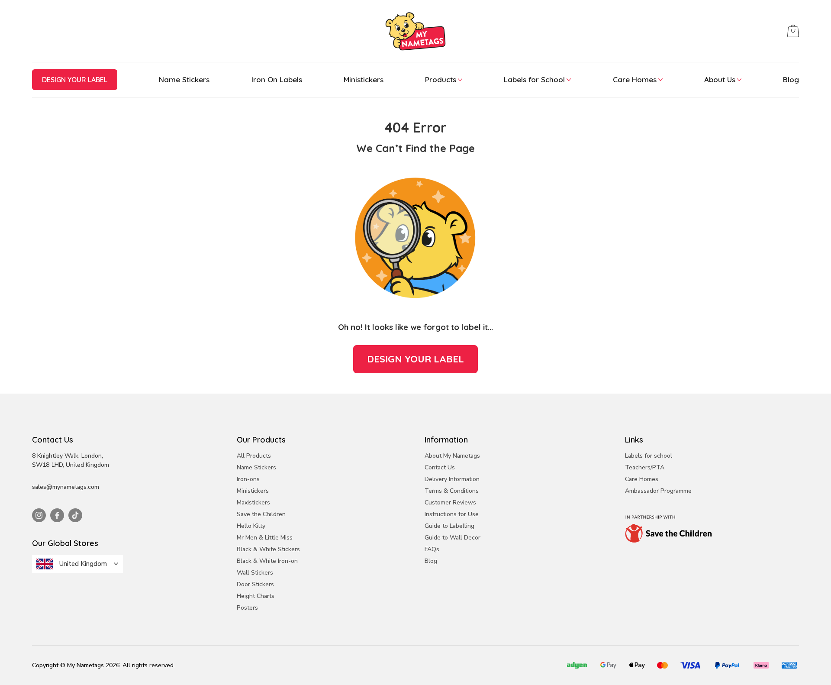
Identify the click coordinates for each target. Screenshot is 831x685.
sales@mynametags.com (65, 487)
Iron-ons (248, 479)
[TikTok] (75, 515)
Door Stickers (255, 584)
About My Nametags (452, 456)
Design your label (74, 79)
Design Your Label (415, 359)
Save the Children (261, 514)
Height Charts (255, 596)
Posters (247, 608)
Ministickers (363, 79)
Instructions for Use (452, 514)
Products (440, 79)
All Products (254, 456)
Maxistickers (253, 502)
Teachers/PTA (644, 467)
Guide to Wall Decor (452, 537)
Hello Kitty (251, 526)
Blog (791, 79)
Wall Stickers (255, 573)
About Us (719, 79)
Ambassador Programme (658, 491)
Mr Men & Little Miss (265, 537)
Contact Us (440, 467)
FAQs (432, 549)
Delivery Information (452, 479)
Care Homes (635, 79)
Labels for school (648, 456)
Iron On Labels (276, 79)
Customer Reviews (450, 502)
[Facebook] (57, 515)
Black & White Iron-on (267, 561)
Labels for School (534, 79)
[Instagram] (39, 515)
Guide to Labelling (449, 526)
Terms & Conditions (452, 491)
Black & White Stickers (268, 549)
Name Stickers (184, 79)
